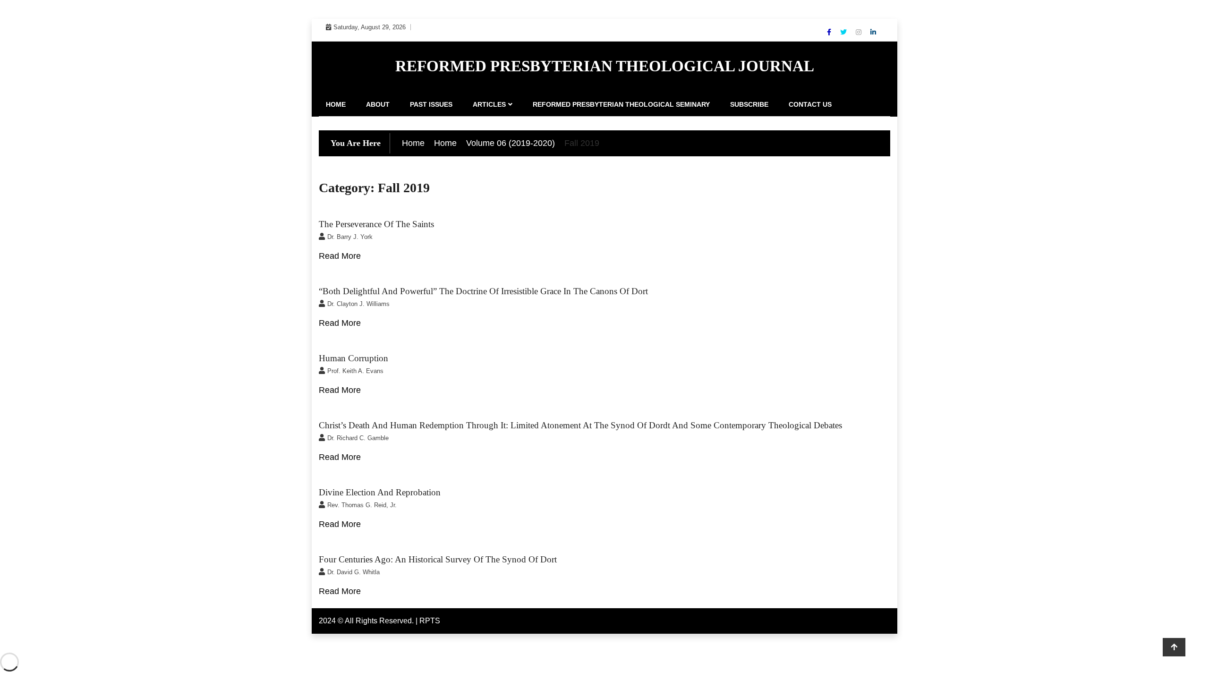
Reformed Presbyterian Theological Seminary (621, 104)
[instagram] (859, 32)
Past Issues (431, 104)
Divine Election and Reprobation (380, 492)
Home (336, 104)
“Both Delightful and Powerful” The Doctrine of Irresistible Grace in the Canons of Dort (483, 291)
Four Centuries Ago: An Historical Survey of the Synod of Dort (438, 559)
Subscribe (749, 104)
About (378, 104)
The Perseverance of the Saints (376, 224)
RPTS (429, 621)
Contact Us (810, 104)
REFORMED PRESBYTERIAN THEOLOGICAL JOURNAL (604, 66)
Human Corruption (353, 358)
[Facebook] (830, 32)
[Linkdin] (873, 32)
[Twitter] (844, 32)
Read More (340, 256)
